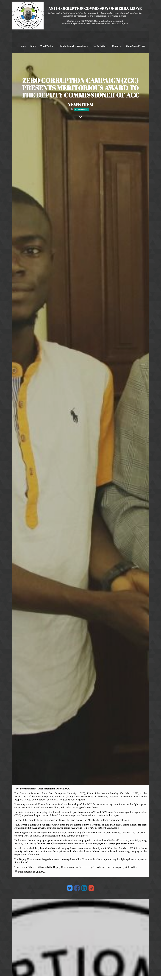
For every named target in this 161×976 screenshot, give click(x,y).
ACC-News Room (81, 109)
